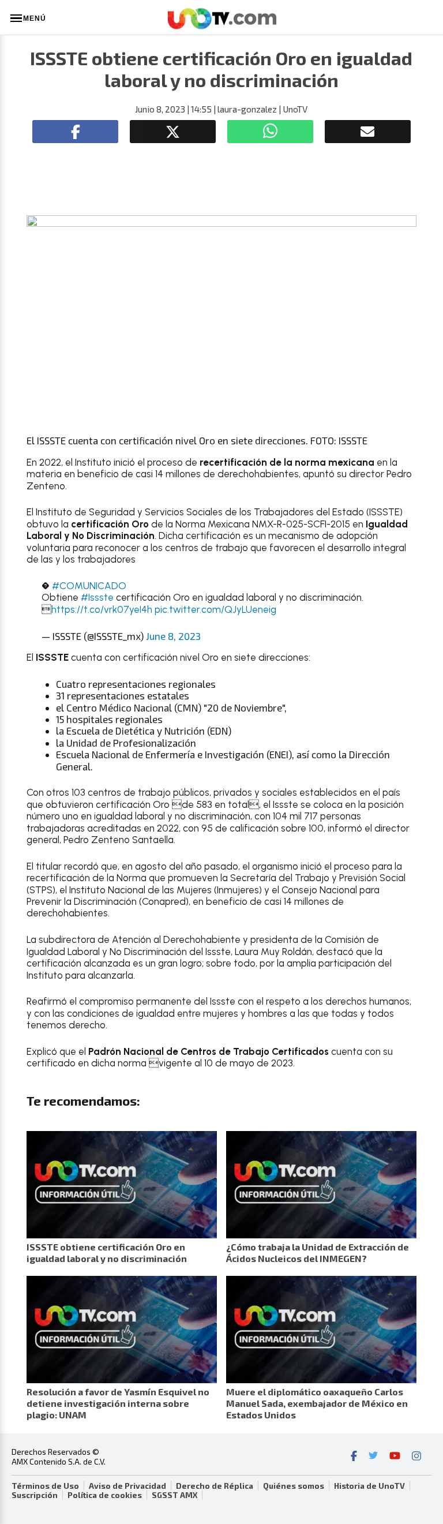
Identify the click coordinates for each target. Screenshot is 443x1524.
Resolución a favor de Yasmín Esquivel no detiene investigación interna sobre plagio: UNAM (118, 1403)
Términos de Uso (45, 1486)
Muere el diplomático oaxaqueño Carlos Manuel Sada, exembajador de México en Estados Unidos (317, 1403)
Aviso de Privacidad (127, 1486)
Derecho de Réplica (214, 1486)
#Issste (97, 597)
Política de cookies (104, 1495)
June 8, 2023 (173, 636)
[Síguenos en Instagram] (416, 1457)
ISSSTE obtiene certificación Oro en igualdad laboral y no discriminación (107, 1252)
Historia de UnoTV (369, 1486)
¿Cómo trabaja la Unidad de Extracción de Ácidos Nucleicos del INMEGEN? (317, 1252)
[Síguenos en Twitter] (373, 1457)
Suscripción (35, 1495)
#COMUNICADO (89, 585)
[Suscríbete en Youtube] (395, 1457)
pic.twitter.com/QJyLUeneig (215, 609)
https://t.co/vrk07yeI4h (101, 609)
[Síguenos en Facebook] (354, 1457)
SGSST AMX (174, 1495)
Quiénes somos (293, 1486)
